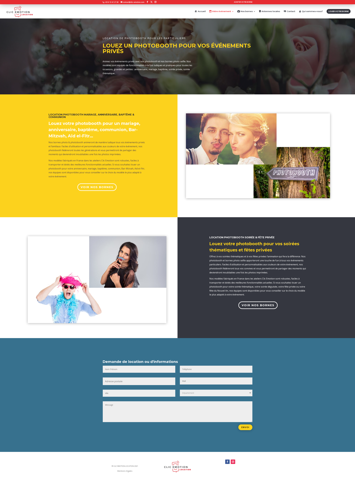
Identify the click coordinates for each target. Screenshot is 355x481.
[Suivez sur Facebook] (227, 462)
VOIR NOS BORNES (97, 187)
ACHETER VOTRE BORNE (243, 2)
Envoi (245, 427)
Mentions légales (124, 471)
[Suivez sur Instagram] (233, 462)
